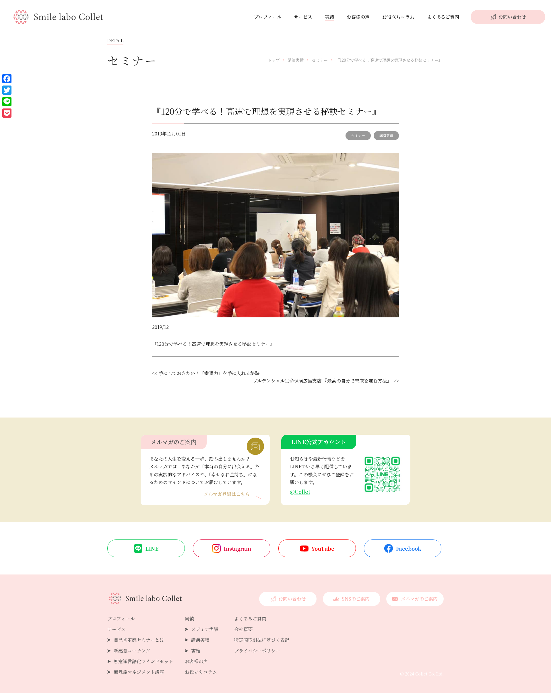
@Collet (300, 491)
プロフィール (267, 16)
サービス (303, 16)
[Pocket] (7, 113)
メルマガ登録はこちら (227, 494)
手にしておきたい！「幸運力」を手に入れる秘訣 (208, 373)
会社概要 (243, 629)
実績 (329, 16)
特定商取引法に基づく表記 (261, 639)
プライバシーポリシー (257, 650)
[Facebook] (7, 78)
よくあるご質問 (443, 16)
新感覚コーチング (132, 650)
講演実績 (386, 135)
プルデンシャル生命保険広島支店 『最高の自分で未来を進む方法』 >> (326, 380)
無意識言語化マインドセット (143, 661)
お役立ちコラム (398, 16)
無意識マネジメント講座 (139, 672)
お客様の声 (358, 16)
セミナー (358, 135)
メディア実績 (204, 629)
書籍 (195, 650)
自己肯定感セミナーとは (139, 639)
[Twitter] (7, 90)
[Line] (7, 101)
